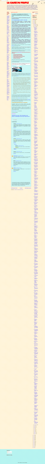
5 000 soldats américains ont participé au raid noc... (36, 67)
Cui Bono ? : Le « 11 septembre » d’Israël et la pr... (36, 219)
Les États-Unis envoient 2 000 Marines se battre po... (36, 252)
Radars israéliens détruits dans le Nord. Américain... (36, 383)
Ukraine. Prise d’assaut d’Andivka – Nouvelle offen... (35, 323)
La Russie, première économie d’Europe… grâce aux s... (36, 106)
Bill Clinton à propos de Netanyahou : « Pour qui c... (36, 339)
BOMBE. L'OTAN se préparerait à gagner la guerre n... (36, 416)
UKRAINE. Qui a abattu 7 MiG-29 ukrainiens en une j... (36, 160)
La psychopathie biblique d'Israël (36, 155)
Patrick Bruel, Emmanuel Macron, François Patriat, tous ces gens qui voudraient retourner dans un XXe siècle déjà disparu (8, 29)
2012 (34, 446)
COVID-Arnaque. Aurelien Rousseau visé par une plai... (36, 360)
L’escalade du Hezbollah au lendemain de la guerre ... (36, 128)
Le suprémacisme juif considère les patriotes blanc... (36, 58)
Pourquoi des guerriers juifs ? (36, 101)
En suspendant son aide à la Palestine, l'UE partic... (36, 363)
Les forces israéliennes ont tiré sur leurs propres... (36, 255)
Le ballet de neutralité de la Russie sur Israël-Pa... (36, 188)
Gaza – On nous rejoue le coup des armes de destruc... (36, 169)
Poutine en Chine (35, 224)
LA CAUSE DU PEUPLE (18, 3)
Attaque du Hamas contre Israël (36, 390)
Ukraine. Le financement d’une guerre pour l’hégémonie (36, 380)
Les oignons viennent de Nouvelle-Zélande (35, 402)
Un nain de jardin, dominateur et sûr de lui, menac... (36, 175)
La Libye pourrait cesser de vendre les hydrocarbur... (36, 91)
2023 (34, 23)
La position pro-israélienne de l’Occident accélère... (36, 200)
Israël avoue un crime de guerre (36, 342)
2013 (34, 445)
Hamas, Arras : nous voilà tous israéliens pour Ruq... (36, 293)
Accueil (21, 188)
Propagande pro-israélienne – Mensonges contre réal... (36, 41)
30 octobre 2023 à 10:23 (21, 145)
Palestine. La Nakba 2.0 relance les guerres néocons (35, 28)
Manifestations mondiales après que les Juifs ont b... (36, 240)
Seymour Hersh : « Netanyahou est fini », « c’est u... (36, 79)
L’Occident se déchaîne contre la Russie (35, 103)
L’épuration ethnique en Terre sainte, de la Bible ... (36, 270)
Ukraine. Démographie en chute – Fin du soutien (36, 422)
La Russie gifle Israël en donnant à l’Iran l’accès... (36, 157)
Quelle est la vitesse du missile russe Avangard (36, 182)
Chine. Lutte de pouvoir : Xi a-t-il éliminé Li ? (36, 76)
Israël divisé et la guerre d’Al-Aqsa (36, 291)
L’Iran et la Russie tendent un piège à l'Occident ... (36, 70)
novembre (35, 25)
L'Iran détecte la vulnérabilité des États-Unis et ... (36, 73)
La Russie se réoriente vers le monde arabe (36, 333)
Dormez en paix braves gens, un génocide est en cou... (36, 163)
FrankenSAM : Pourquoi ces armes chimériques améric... (36, 35)
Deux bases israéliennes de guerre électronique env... (36, 138)
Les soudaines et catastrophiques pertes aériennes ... (36, 55)
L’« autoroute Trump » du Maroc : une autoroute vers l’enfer (8, 97)
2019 (34, 438)
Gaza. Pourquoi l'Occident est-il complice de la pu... (36, 145)
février (35, 432)
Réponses (15, 144)
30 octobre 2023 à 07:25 (19, 123)
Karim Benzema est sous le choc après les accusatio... (36, 197)
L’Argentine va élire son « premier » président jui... (36, 116)
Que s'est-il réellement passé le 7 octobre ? (35, 125)
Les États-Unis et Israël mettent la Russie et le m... (36, 194)
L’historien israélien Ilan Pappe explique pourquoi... (36, 281)
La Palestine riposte (35, 369)
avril (34, 430)
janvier (35, 433)
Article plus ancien (28, 188)
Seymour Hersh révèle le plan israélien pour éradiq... (36, 209)
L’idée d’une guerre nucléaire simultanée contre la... (35, 230)
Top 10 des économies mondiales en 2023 (36, 336)
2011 (34, 447)
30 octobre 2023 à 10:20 (19, 138)
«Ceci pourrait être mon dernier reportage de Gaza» (36, 131)
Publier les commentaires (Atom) (19, 189)
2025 (34, 21)
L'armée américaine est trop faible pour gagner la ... (36, 191)
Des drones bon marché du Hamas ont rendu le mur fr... (36, 316)
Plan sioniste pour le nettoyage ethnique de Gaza (35, 122)
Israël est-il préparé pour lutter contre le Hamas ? (36, 284)
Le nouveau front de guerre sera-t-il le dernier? (36, 310)
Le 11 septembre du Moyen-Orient (36, 276)
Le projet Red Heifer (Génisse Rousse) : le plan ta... (36, 82)
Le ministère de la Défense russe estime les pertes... (36, 258)
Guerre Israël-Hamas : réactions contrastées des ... (35, 356)
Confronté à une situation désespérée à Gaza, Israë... (36, 304)
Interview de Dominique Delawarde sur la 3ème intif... (36, 301)
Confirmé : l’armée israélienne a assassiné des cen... (36, 261)
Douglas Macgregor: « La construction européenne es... (36, 297)
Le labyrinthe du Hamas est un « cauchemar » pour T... (36, 179)
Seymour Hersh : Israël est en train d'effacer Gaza (36, 246)
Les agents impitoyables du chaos (36, 278)
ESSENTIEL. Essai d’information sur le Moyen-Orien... (36, 353)
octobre (35, 26)
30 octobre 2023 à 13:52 (18, 160)
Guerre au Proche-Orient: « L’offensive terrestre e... (36, 98)
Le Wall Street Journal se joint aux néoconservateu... (36, 366)
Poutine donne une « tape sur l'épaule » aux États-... (36, 233)
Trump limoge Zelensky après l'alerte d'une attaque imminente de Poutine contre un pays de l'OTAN (8, 66)
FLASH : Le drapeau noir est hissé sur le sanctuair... (36, 249)
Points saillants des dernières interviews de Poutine (36, 273)
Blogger (26, 462)
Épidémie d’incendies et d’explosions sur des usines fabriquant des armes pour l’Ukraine (8, 91)
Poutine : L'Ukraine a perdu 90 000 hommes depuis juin (36, 399)
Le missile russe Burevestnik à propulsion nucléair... (36, 396)
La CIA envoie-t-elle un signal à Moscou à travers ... (36, 148)
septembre (35, 424)
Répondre (15, 136)
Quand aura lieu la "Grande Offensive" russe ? (36, 413)
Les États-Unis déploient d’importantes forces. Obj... (36, 226)
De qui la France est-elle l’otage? (36, 89)
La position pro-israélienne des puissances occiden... (36, 135)
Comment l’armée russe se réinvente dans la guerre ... (36, 409)
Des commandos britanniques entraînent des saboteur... (36, 330)
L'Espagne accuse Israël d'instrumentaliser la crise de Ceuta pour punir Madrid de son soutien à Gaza (8, 74)
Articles (9, 451)
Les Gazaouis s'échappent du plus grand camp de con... (36, 348)
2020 (34, 437)
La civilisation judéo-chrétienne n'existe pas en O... (36, 307)
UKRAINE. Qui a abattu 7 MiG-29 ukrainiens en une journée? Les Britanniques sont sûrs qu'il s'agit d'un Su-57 (21, 116)
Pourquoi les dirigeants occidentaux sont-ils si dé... (36, 64)
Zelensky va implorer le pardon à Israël (35, 320)
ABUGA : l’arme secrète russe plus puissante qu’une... (36, 371)
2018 (34, 439)
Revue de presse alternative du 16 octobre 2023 (36, 267)
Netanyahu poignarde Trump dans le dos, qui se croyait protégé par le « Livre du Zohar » (8, 57)
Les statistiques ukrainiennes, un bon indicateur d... (36, 95)
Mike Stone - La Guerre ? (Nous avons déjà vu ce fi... (36, 61)
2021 (34, 436)
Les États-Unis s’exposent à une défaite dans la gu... (35, 243)
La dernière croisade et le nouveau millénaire (36, 172)
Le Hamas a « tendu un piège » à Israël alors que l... (36, 185)
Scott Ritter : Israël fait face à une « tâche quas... (36, 48)
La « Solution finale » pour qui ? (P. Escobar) (36, 206)
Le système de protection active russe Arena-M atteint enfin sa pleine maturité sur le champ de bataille (8, 39)
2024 (34, 22)
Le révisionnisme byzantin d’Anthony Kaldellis (36, 405)
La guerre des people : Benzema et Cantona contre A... (35, 236)
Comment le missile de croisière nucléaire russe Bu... (35, 387)
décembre (35, 24)
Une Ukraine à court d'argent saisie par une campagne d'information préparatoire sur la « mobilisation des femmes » (8, 83)
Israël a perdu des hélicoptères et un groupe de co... (36, 288)
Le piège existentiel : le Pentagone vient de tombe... (36, 151)
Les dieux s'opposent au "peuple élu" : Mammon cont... (36, 85)
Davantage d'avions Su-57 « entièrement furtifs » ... (36, 119)
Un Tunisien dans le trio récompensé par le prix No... (35, 419)
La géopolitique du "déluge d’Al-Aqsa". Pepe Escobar (36, 313)
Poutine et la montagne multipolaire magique (36, 393)
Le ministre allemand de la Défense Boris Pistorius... (36, 45)
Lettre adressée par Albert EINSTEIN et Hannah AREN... (36, 142)
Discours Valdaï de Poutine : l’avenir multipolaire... (36, 110)
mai (34, 429)
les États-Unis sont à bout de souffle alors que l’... (36, 264)
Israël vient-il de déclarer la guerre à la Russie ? (36, 203)
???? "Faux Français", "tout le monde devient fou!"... (36, 212)
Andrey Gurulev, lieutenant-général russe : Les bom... (36, 166)
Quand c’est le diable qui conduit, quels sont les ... (36, 32)
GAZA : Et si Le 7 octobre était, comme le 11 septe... (36, 374)
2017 (34, 440)
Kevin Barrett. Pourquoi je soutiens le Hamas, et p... (36, 38)
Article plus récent (14, 188)
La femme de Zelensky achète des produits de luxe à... (35, 215)
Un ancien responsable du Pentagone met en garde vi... (36, 327)
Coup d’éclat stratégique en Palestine (36, 351)
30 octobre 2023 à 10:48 (19, 151)
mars (34, 431)
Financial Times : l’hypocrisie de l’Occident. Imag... (36, 222)
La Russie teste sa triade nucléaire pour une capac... (36, 113)
